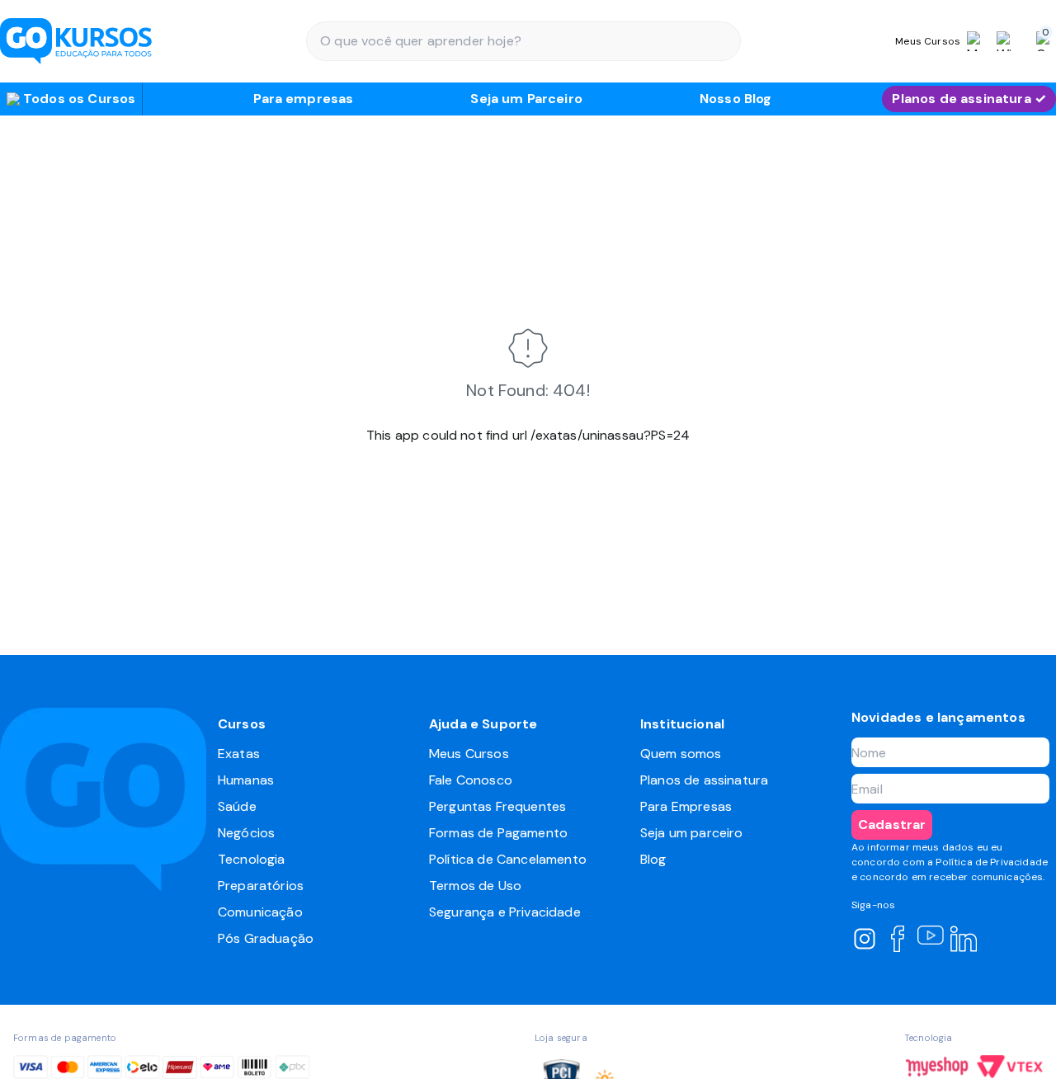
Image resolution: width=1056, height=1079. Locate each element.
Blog (653, 859)
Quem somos (681, 753)
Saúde (237, 806)
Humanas (246, 780)
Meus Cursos (469, 753)
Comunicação (260, 912)
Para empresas (303, 98)
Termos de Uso (475, 885)
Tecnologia (251, 859)
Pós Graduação (266, 938)
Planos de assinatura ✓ (969, 98)
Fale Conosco (470, 780)
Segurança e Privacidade (505, 912)
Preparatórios (261, 885)
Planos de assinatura (704, 780)
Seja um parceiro (691, 832)
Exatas (239, 753)
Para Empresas (686, 806)
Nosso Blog (736, 98)
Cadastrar (892, 824)
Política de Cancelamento (508, 859)
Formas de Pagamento (498, 832)
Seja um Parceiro (526, 98)
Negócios (246, 832)
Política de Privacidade (992, 862)
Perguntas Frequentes (497, 806)
